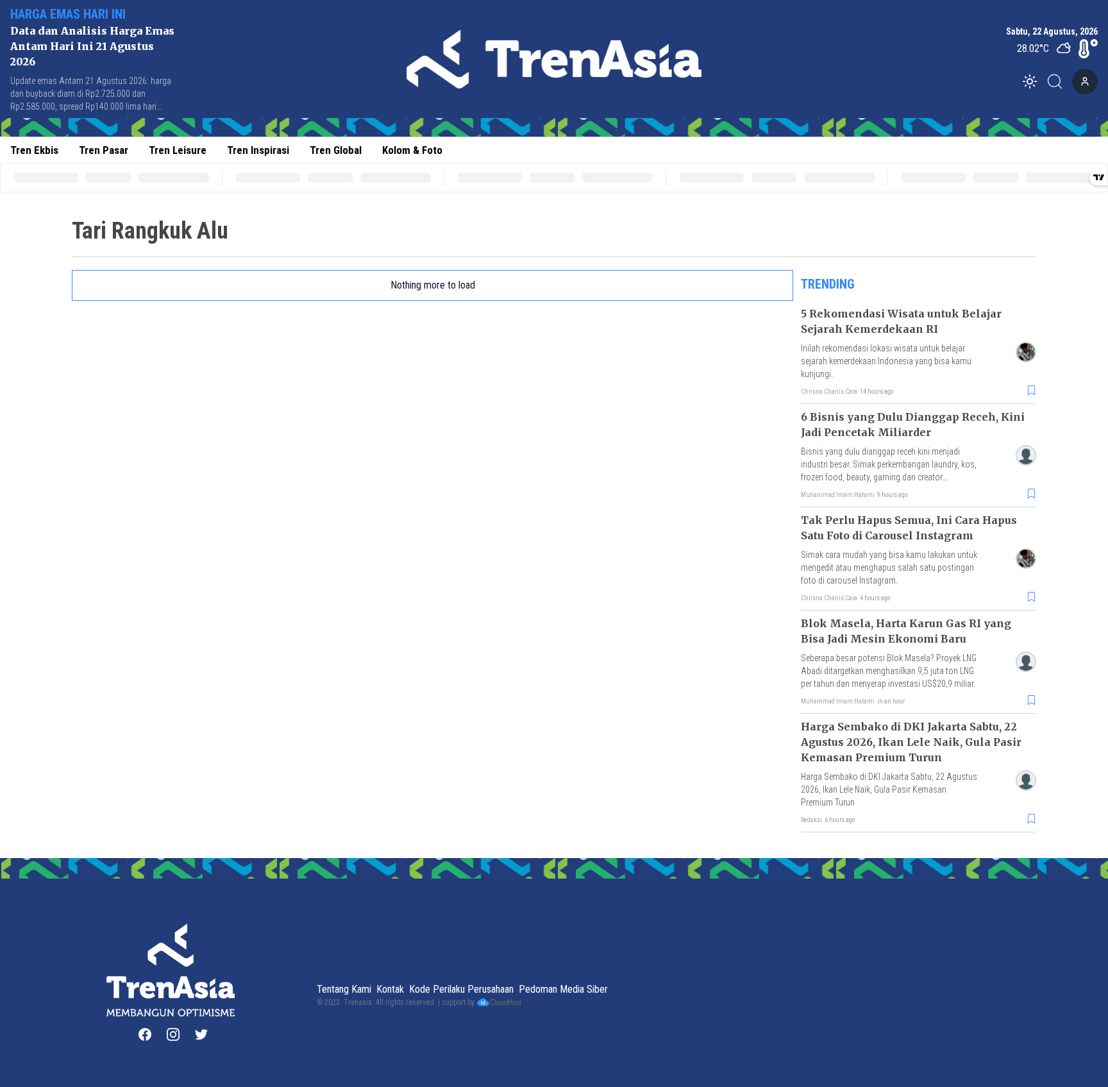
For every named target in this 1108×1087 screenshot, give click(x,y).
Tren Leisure (177, 150)
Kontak (390, 989)
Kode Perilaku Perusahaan (461, 989)
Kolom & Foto (412, 150)
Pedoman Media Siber (563, 989)
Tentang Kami (344, 989)
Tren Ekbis (34, 150)
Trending (828, 284)
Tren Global (336, 150)
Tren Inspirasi (258, 150)
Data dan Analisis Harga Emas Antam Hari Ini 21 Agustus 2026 (92, 46)
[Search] (1058, 81)
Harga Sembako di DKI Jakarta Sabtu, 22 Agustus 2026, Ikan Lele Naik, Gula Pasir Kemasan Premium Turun (911, 742)
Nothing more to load (432, 285)
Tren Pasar (103, 150)
